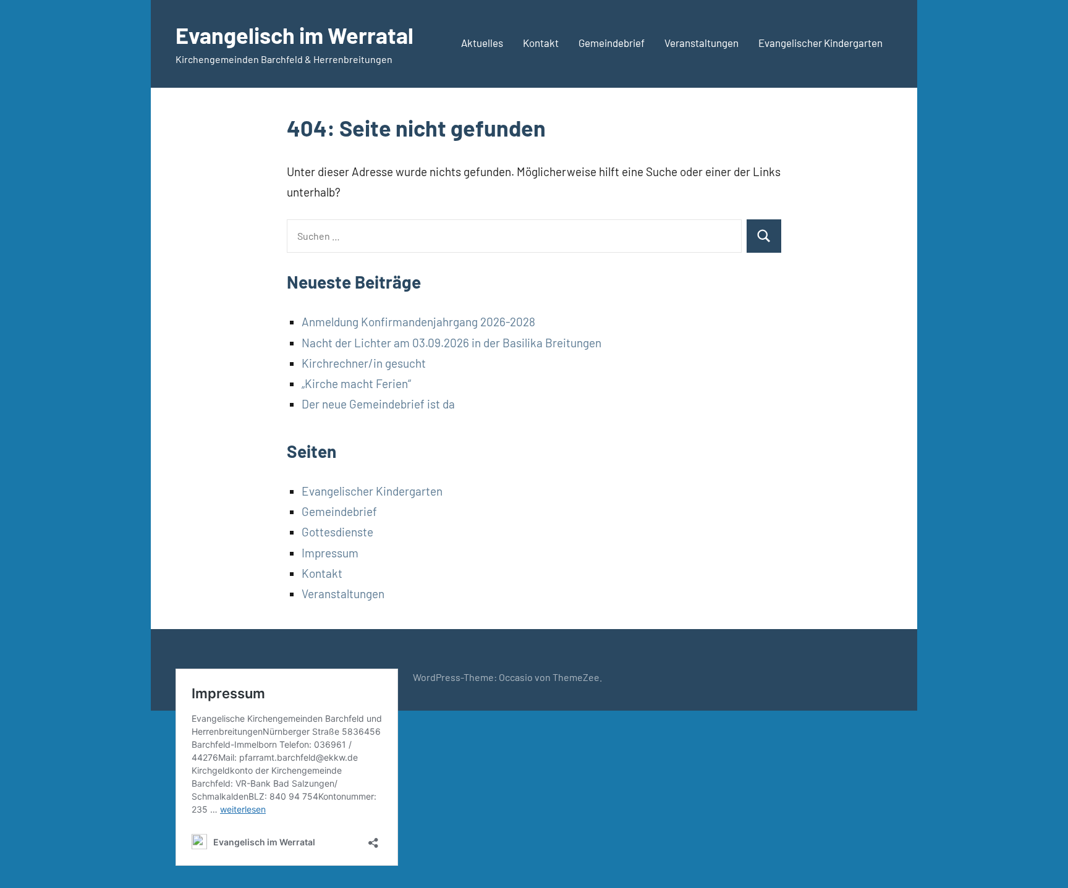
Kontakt (541, 42)
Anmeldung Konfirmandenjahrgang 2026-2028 (418, 322)
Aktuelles (482, 42)
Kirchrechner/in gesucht (364, 363)
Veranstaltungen (701, 42)
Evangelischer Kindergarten (820, 42)
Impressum (330, 553)
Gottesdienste (337, 532)
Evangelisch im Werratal (294, 35)
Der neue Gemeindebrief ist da (378, 404)
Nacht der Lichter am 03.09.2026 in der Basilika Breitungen (451, 343)
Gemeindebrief (611, 42)
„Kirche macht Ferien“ (356, 383)
